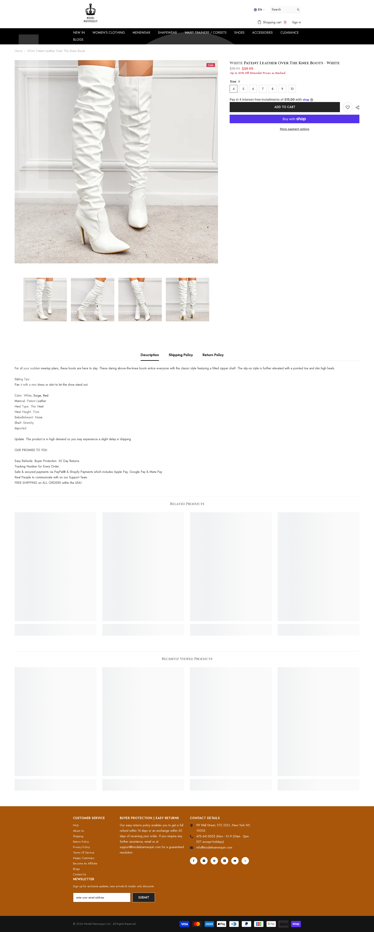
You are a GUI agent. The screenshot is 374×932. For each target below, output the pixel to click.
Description (150, 354)
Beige (37, 395)
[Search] (285, 9)
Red (45, 395)
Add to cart (284, 107)
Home (19, 51)
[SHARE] (356, 107)
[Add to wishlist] (348, 107)
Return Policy (213, 354)
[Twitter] (245, 860)
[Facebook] (193, 860)
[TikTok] (224, 860)
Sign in (296, 22)
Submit (143, 897)
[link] (55, 625)
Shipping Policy (181, 354)
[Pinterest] (214, 860)
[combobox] (282, 9)
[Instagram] (204, 860)
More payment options (294, 129)
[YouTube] (235, 860)
